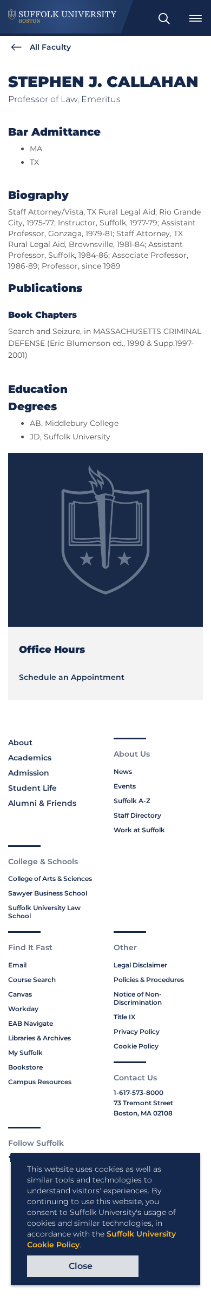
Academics (29, 758)
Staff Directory (137, 815)
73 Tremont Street (143, 1103)
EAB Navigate (30, 1023)
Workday (23, 1009)
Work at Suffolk (139, 830)
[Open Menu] (195, 18)
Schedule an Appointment (71, 677)
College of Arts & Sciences (50, 878)
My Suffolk (25, 1052)
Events (125, 786)
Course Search (32, 980)
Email (17, 965)
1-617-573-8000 (138, 1092)
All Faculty (50, 47)
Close (81, 1266)
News (123, 771)
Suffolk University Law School (44, 912)
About (20, 742)
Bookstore (25, 1067)
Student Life (32, 788)
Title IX (124, 1017)
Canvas (20, 994)
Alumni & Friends (42, 803)
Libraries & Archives (39, 1038)
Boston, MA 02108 (143, 1113)
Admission (28, 773)
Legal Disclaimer (140, 965)
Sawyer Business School (47, 893)
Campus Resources (39, 1082)
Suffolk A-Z (132, 801)
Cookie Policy (136, 1046)
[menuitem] (164, 18)
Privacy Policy (137, 1031)
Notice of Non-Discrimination (138, 998)
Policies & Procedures (149, 980)
